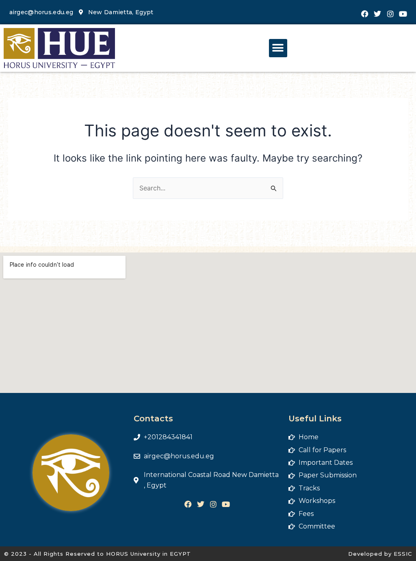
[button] (278, 48)
